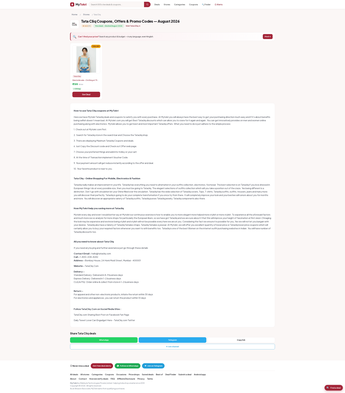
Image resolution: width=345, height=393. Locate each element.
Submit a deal (185, 374)
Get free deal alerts (102, 366)
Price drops (134, 374)
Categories (179, 4)
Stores (167, 4)
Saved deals (147, 374)
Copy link (241, 340)
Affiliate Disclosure (126, 379)
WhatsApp (104, 340)
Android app (200, 374)
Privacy (141, 379)
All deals (74, 374)
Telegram (172, 340)
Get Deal (86, 94)
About (73, 379)
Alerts (219, 4)
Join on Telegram (154, 366)
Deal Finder (170, 374)
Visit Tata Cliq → (133, 26)
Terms (150, 379)
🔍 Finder (206, 4)
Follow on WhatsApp (129, 366)
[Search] (147, 4)
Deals (157, 4)
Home (74, 14)
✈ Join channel (172, 346)
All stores (84, 374)
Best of (159, 374)
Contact (83, 379)
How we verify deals (98, 379)
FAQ (113, 379)
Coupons (193, 4)
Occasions (121, 374)
